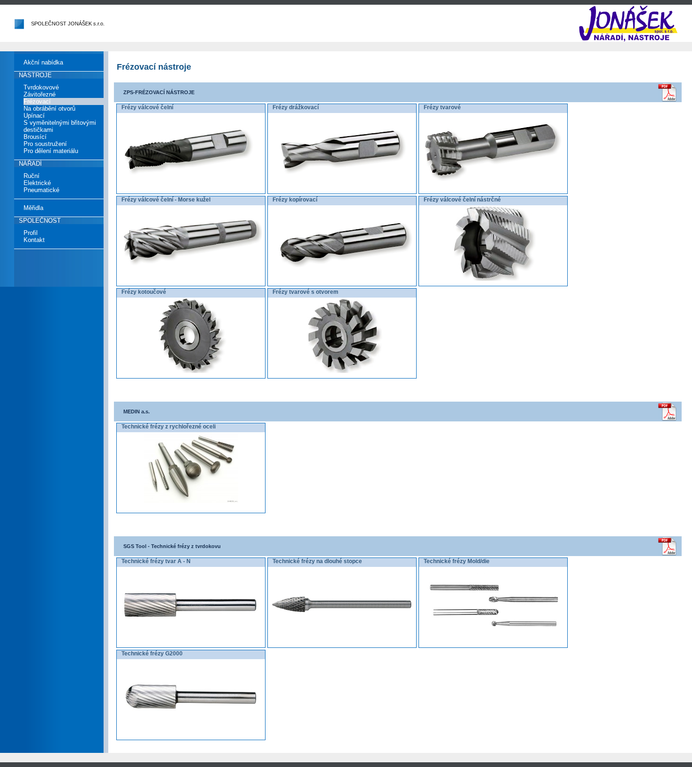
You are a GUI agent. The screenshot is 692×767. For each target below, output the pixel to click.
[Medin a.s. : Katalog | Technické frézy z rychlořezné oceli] (191, 501)
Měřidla (33, 207)
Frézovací (37, 101)
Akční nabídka (43, 62)
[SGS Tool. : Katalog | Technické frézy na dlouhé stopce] (342, 640)
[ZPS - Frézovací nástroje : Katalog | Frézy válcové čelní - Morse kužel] (191, 279)
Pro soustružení (45, 143)
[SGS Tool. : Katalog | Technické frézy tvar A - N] (191, 640)
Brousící (35, 136)
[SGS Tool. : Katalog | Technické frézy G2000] (191, 732)
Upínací (34, 115)
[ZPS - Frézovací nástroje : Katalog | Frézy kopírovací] (342, 279)
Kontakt (34, 239)
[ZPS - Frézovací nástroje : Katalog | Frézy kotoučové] (191, 371)
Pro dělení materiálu (51, 150)
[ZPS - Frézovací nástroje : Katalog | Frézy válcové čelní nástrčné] (493, 279)
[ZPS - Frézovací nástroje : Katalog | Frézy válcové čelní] (191, 186)
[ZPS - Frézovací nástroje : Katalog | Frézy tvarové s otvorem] (342, 371)
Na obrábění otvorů (49, 108)
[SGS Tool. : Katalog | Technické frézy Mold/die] (493, 640)
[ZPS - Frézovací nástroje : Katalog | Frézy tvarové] (493, 186)
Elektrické (37, 182)
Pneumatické (41, 190)
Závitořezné (40, 94)
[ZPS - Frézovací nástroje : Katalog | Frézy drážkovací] (342, 186)
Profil (31, 232)
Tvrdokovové (41, 87)
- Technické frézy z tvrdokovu (172, 546)
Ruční (32, 175)
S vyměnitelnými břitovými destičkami (60, 126)
